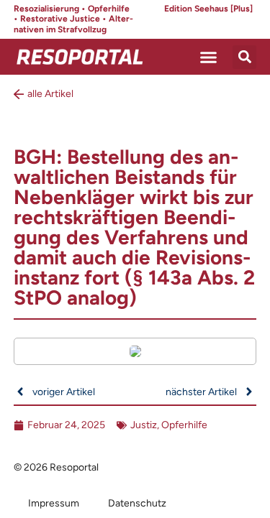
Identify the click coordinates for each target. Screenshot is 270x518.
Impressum (53, 503)
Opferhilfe (184, 425)
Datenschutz (137, 503)
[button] (208, 56)
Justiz (143, 425)
